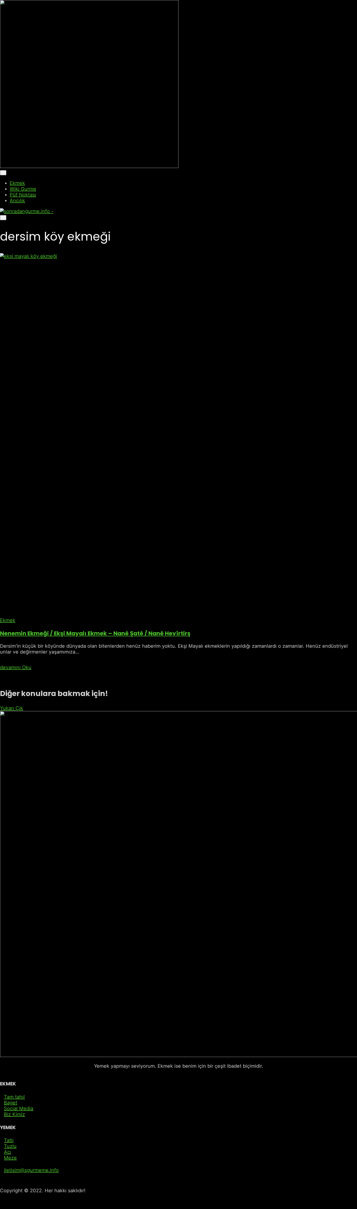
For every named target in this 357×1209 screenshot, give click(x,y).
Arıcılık (17, 200)
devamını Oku (15, 667)
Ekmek (17, 183)
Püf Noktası (23, 195)
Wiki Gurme (23, 189)
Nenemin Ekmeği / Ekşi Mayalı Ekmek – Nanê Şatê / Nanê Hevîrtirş (95, 633)
